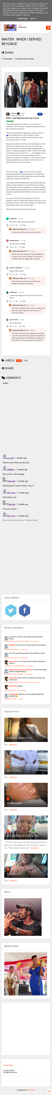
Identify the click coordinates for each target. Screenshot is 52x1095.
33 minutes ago (21, 690)
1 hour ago (20, 699)
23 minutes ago (34, 682)
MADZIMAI (22, 27)
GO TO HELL (14, 770)
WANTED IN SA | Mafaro (11, 649)
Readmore (13, 745)
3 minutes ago (23, 649)
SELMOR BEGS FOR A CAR (23, 835)
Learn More (22, 19)
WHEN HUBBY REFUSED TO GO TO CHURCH (16, 641)
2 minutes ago (34, 641)
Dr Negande (13, 694)
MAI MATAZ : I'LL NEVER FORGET (14, 666)
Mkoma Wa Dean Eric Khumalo (20, 670)
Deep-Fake (13, 661)
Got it (33, 19)
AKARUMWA (14, 803)
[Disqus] (26, 487)
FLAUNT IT (13, 874)
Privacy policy (8, 1065)
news (20, 25)
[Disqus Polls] (26, 419)
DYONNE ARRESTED (19, 738)
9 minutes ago (29, 674)
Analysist (12, 645)
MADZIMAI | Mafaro (10, 690)
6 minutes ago (29, 666)
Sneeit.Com (31, 1090)
